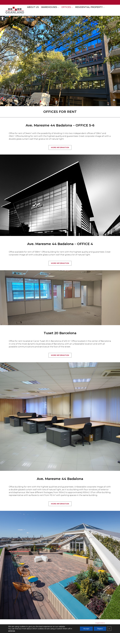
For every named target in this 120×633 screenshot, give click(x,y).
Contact (32, 18)
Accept (86, 629)
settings (11, 631)
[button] (2, 18)
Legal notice (100, 623)
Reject (100, 629)
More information (60, 147)
